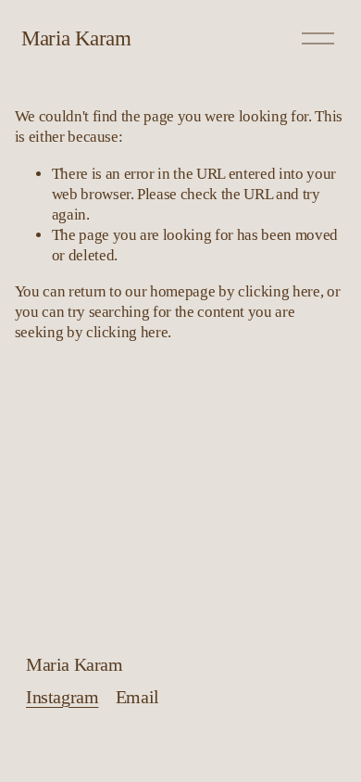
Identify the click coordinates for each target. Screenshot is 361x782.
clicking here (279, 291)
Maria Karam (76, 38)
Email (137, 697)
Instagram (62, 697)
